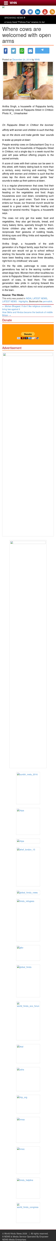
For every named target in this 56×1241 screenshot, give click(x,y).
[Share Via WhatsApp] (22, 51)
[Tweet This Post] (13, 51)
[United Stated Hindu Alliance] (28, 1079)
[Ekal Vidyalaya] (28, 1053)
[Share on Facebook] (5, 51)
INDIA (28, 298)
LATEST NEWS (40, 298)
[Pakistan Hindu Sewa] (28, 841)
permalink (47, 301)
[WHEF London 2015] (28, 866)
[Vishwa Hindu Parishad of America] (28, 821)
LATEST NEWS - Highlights (15, 301)
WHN (37, 59)
